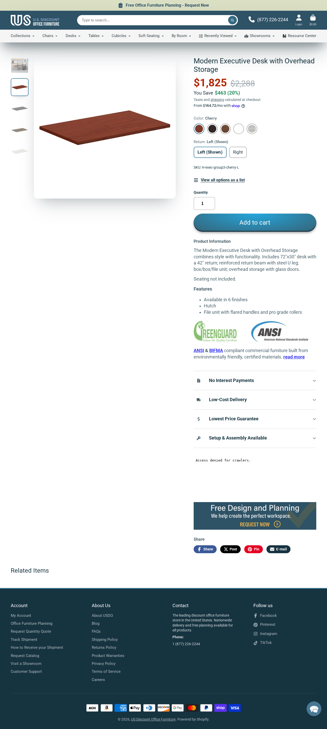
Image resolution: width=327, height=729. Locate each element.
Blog (95, 623)
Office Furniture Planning (31, 623)
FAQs (96, 631)
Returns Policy (104, 647)
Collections (20, 35)
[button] (314, 708)
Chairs (47, 35)
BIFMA (216, 350)
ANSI (199, 350)
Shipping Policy (105, 639)
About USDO (102, 615)
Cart (312, 20)
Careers (98, 679)
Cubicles (119, 35)
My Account (21, 615)
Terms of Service (106, 671)
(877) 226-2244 (272, 19)
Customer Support (26, 671)
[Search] (232, 20)
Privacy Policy (103, 663)
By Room (179, 35)
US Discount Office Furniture (153, 719)
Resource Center (302, 35)
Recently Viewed (218, 35)
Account (298, 20)
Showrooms (260, 35)
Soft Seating (148, 35)
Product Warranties (108, 655)
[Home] (35, 20)
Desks (71, 35)
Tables (94, 35)
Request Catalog (25, 655)
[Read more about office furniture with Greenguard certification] (222, 340)
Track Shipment (24, 639)
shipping (217, 100)
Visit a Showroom (26, 663)
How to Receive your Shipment (37, 647)
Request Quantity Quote (31, 631)
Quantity (201, 192)
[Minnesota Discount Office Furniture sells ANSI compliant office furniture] (280, 340)
